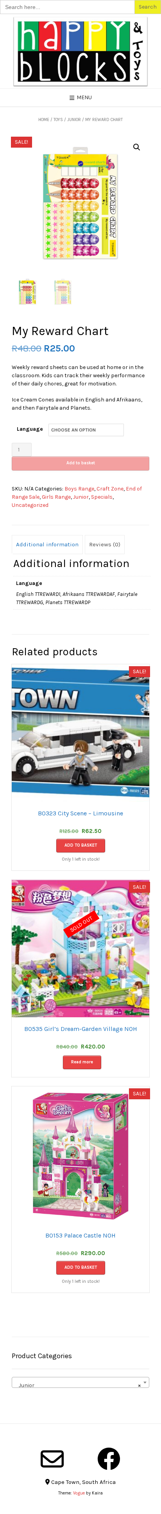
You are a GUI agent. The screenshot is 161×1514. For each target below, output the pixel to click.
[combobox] (80, 1382)
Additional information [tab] (47, 544)
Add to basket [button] (80, 845)
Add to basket (80, 462)
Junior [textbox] (78, 1385)
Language (30, 429)
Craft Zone (110, 488)
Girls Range (56, 497)
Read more (82, 1062)
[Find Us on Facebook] (108, 1458)
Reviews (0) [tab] (104, 544)
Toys (58, 119)
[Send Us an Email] (52, 1458)
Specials (102, 497)
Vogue (79, 1493)
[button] (137, 147)
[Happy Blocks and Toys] (80, 51)
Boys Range (79, 488)
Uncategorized (30, 505)
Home (43, 119)
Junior (74, 119)
